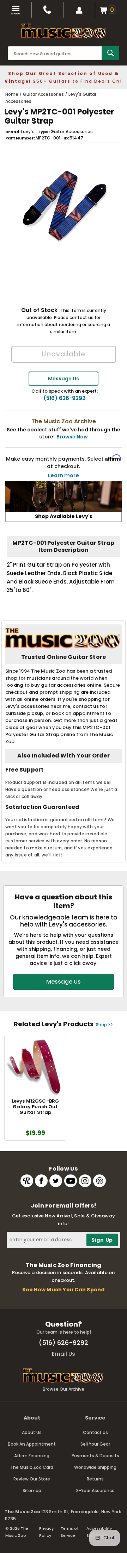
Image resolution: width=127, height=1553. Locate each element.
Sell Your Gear (95, 1444)
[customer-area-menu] (79, 10)
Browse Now (72, 436)
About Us (32, 1432)
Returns (95, 1479)
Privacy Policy (46, 1532)
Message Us (63, 378)
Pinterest (99, 1180)
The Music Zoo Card (31, 1467)
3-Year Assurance (95, 1490)
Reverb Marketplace (26, 1180)
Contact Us (95, 1432)
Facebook (41, 1180)
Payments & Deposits (95, 1456)
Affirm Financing (31, 1456)
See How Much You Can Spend (63, 1289)
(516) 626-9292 (64, 398)
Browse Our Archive (63, 1389)
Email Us (63, 1354)
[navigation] (16, 10)
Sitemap (32, 1490)
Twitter (55, 1180)
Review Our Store (31, 1479)
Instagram (85, 1180)
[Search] (110, 53)
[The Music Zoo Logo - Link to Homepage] (63, 31)
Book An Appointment (32, 1444)
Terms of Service (70, 1532)
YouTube (70, 1180)
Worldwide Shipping (95, 1467)
